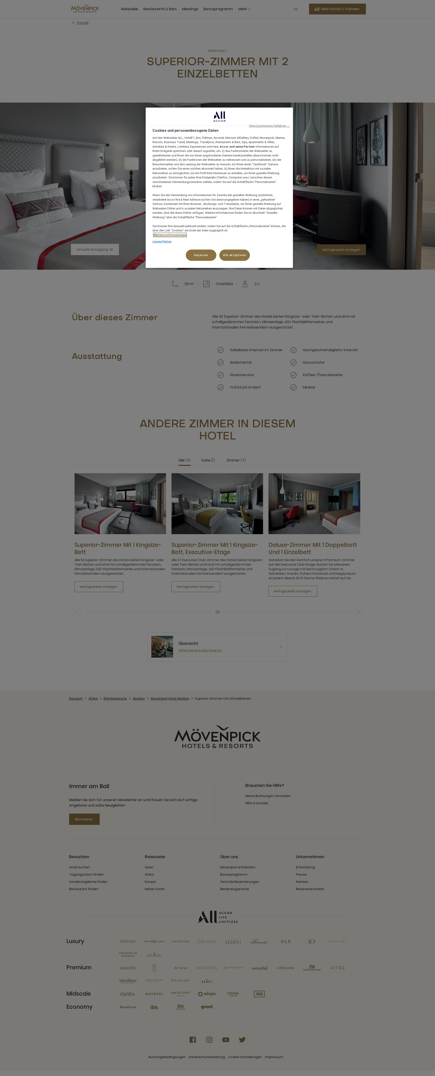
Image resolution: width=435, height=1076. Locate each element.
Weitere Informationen (170, 235)
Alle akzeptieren (234, 255)
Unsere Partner (162, 241)
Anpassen (201, 255)
